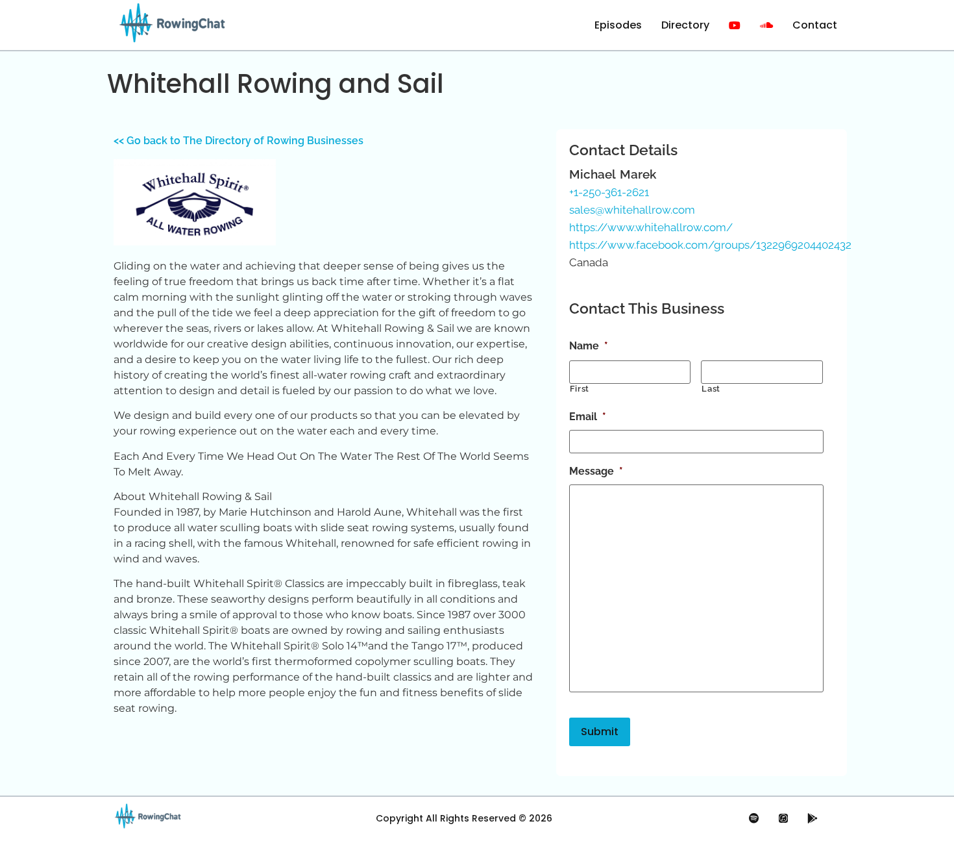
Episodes (618, 25)
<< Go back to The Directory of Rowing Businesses (238, 140)
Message (596, 471)
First (579, 388)
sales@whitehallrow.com (632, 209)
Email (587, 416)
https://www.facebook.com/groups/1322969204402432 (710, 244)
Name (588, 346)
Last (711, 388)
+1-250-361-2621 (609, 192)
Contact (814, 25)
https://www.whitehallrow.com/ (651, 227)
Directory (685, 25)
